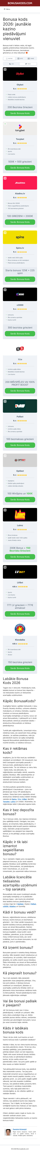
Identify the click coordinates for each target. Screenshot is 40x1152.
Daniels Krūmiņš (20, 1129)
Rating (10, 58)
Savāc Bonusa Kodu (20, 113)
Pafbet (33, 904)
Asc (12, 64)
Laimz (13, 802)
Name (32, 58)
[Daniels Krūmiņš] (8, 1135)
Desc (29, 64)
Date (21, 58)
